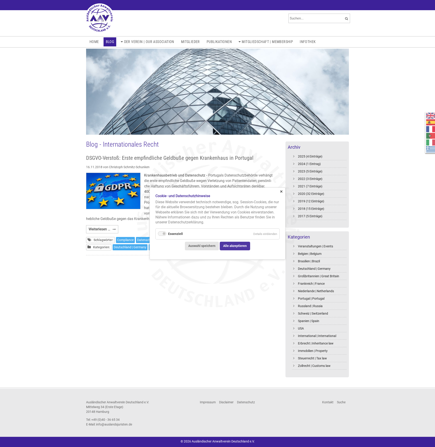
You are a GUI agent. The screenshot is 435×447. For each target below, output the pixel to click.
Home (94, 42)
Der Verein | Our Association (149, 42)
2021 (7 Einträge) (310, 186)
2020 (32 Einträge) (311, 194)
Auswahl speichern (201, 246)
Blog (110, 42)
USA (301, 328)
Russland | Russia (310, 306)
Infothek (308, 42)
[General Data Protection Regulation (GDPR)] (113, 191)
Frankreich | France (311, 283)
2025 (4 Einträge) (310, 156)
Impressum (208, 402)
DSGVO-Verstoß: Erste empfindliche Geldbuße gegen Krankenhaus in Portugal (170, 158)
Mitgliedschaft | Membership (267, 42)
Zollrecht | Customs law (314, 366)
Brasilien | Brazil (309, 261)
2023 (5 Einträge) (310, 171)
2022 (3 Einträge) (310, 179)
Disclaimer (226, 402)
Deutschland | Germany (314, 268)
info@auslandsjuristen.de (114, 424)
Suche (341, 402)
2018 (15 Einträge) (311, 208)
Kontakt (328, 402)
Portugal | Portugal (311, 298)
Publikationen (219, 42)
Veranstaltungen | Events (315, 246)
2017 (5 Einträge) (310, 216)
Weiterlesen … (103, 230)
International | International (317, 336)
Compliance (125, 240)
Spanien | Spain (308, 321)
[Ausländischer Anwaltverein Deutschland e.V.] (99, 18)
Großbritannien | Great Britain (318, 276)
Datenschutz (146, 240)
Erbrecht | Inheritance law (316, 343)
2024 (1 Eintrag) (309, 164)
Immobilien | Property (313, 351)
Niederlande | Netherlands (316, 291)
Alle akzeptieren (235, 246)
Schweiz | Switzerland (313, 313)
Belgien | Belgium (309, 254)
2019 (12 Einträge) (311, 201)
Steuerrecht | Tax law (312, 358)
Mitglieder (190, 42)
